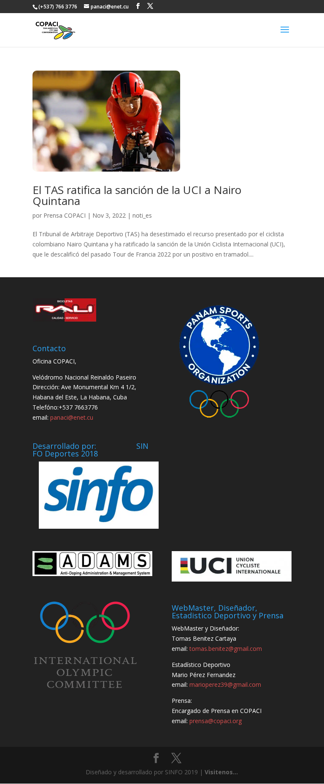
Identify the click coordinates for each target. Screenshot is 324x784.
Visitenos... (221, 772)
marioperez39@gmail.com (225, 684)
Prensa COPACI (64, 215)
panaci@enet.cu (71, 417)
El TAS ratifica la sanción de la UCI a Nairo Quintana (136, 195)
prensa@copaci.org (215, 721)
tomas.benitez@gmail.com (225, 649)
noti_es (142, 215)
